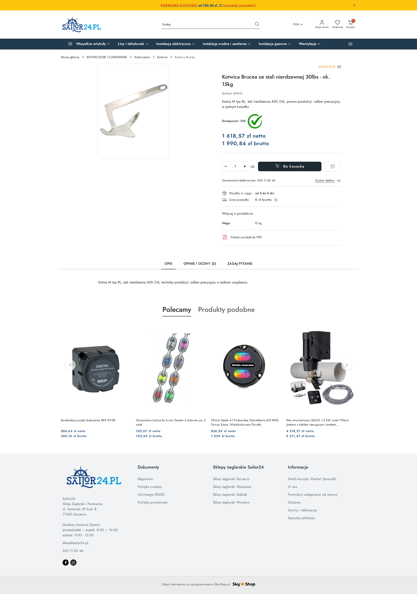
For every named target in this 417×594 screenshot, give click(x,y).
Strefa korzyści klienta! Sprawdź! (312, 478)
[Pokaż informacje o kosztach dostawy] (275, 199)
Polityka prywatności (153, 502)
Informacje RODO (151, 494)
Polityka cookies (150, 486)
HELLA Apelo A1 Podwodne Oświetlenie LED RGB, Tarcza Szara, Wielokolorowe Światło (245, 422)
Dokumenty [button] (148, 467)
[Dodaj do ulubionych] (332, 166)
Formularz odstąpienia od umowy (313, 494)
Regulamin (145, 478)
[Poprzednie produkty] (70, 365)
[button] (350, 44)
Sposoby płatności (301, 517)
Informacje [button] (298, 467)
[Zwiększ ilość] (244, 166)
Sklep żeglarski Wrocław (231, 502)
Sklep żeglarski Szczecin (231, 478)
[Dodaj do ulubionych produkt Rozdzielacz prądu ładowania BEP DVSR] (125, 326)
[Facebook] (66, 562)
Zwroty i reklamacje (302, 510)
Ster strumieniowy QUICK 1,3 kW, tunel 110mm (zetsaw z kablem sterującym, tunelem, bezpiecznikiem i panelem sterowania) (317, 422)
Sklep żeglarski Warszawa (232, 486)
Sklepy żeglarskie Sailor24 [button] (238, 467)
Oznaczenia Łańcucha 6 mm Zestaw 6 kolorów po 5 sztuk (170, 422)
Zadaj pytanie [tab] (239, 263)
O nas (292, 486)
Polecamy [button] (176, 309)
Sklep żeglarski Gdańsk (230, 494)
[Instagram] (73, 562)
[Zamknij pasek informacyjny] (354, 5)
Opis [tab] (168, 263)
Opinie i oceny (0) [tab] (200, 263)
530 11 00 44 (73, 550)
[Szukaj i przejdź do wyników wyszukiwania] (257, 24)
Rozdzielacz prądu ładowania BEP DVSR (88, 420)
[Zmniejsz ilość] (225, 166)
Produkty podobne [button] (226, 309)
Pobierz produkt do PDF (246, 237)
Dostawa (294, 502)
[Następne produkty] (347, 365)
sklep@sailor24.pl (75, 542)
